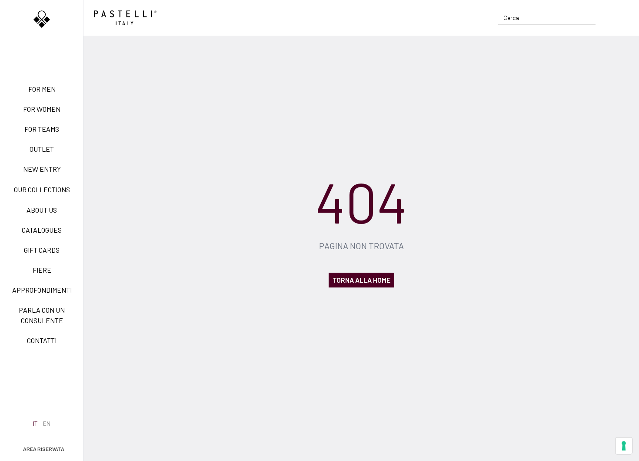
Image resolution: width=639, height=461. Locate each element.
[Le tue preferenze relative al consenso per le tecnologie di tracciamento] (624, 446)
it (35, 423)
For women (41, 109)
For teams (41, 129)
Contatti (42, 340)
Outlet (42, 149)
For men (42, 89)
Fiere (42, 270)
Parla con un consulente (42, 315)
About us (42, 210)
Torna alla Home (361, 280)
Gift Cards (42, 250)
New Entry (42, 169)
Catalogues (42, 230)
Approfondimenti (42, 290)
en (46, 423)
